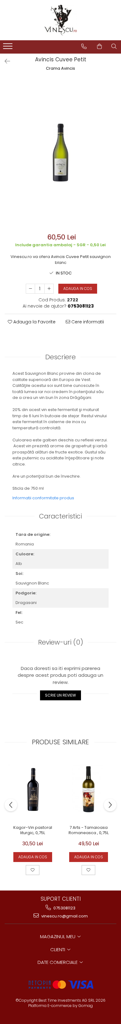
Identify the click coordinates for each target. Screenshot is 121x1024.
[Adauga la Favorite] (32, 870)
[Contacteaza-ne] (84, 46)
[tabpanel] (60, 152)
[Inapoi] (4, 61)
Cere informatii (87, 322)
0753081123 (63, 908)
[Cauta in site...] (114, 46)
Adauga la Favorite (34, 322)
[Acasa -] (60, 20)
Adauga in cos (77, 288)
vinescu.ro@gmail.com (64, 916)
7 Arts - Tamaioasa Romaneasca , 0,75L (89, 830)
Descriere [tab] (60, 356)
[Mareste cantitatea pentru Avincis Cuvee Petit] (49, 289)
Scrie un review (60, 695)
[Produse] (8, 48)
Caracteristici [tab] (60, 516)
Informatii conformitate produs (43, 498)
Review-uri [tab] (60, 642)
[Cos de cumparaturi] (99, 46)
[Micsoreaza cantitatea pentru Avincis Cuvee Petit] (30, 289)
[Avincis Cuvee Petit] (60, 152)
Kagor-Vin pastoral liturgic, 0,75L (32, 830)
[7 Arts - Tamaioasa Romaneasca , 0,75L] (88, 789)
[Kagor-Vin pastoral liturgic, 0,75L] (32, 789)
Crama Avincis (60, 68)
